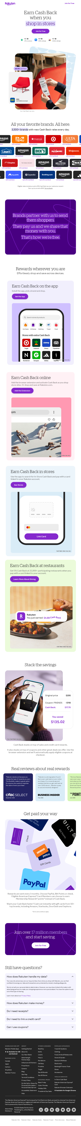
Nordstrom (41, 1060)
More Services (59, 1120)
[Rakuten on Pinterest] (68, 1110)
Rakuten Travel (48, 1120)
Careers (24, 1068)
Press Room (25, 1065)
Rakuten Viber (26, 1120)
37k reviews (28, 41)
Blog (23, 1071)
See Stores (18, 485)
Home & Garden (60, 1057)
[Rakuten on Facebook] (52, 1110)
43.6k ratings (56, 41)
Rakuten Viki (16, 1120)
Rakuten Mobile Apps (12, 1049)
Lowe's (40, 1055)
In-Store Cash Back (61, 1079)
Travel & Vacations (61, 1049)
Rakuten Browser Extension (64, 1087)
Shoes (57, 1069)
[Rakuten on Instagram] (41, 1110)
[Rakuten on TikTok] (46, 1110)
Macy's (40, 1057)
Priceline (41, 1066)
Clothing (57, 1052)
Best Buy (41, 1049)
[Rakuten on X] (57, 1110)
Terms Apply (49, 188)
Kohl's (40, 1052)
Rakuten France (10, 1073)
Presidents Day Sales (45, 1091)
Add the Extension (22, 391)
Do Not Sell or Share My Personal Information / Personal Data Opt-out (29, 1085)
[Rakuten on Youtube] (63, 1110)
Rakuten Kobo (37, 1120)
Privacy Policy (26, 996)
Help (23, 1093)
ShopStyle (8, 1070)
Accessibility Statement (29, 1090)
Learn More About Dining (25, 579)
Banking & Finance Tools (62, 1066)
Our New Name (27, 1055)
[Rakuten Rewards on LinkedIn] (74, 1110)
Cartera (7, 1067)
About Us (24, 1052)
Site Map (24, 1074)
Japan (7, 1064)
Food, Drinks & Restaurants (63, 1055)
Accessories (58, 1072)
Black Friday (42, 1082)
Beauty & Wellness (61, 1060)
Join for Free (69, 3)
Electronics (58, 1063)
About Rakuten (71, 1120)
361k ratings (42, 41)
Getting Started (27, 1049)
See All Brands (42, 1072)
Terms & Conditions (28, 1077)
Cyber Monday (43, 1085)
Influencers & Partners (29, 1063)
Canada (7, 1061)
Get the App (20, 296)
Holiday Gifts (42, 1088)
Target (40, 1069)
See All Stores (42, 1075)
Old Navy (41, 1063)
